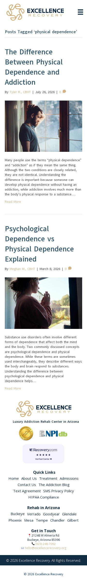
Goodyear (51, 514)
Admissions (69, 478)
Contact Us (27, 484)
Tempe (42, 520)
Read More (13, 201)
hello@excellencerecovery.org (45, 548)
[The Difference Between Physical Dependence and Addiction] (43, 126)
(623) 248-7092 (45, 544)
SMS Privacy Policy (58, 490)
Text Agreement (27, 490)
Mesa (28, 520)
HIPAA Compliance (43, 497)
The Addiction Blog (54, 484)
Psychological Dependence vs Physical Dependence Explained (39, 244)
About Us (29, 478)
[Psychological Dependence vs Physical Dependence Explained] (43, 303)
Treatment (48, 478)
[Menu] (80, 12)
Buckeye (18, 513)
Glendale (69, 514)
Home (13, 478)
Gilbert (73, 520)
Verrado (34, 514)
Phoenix (15, 520)
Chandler (57, 520)
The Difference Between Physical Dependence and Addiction (34, 67)
